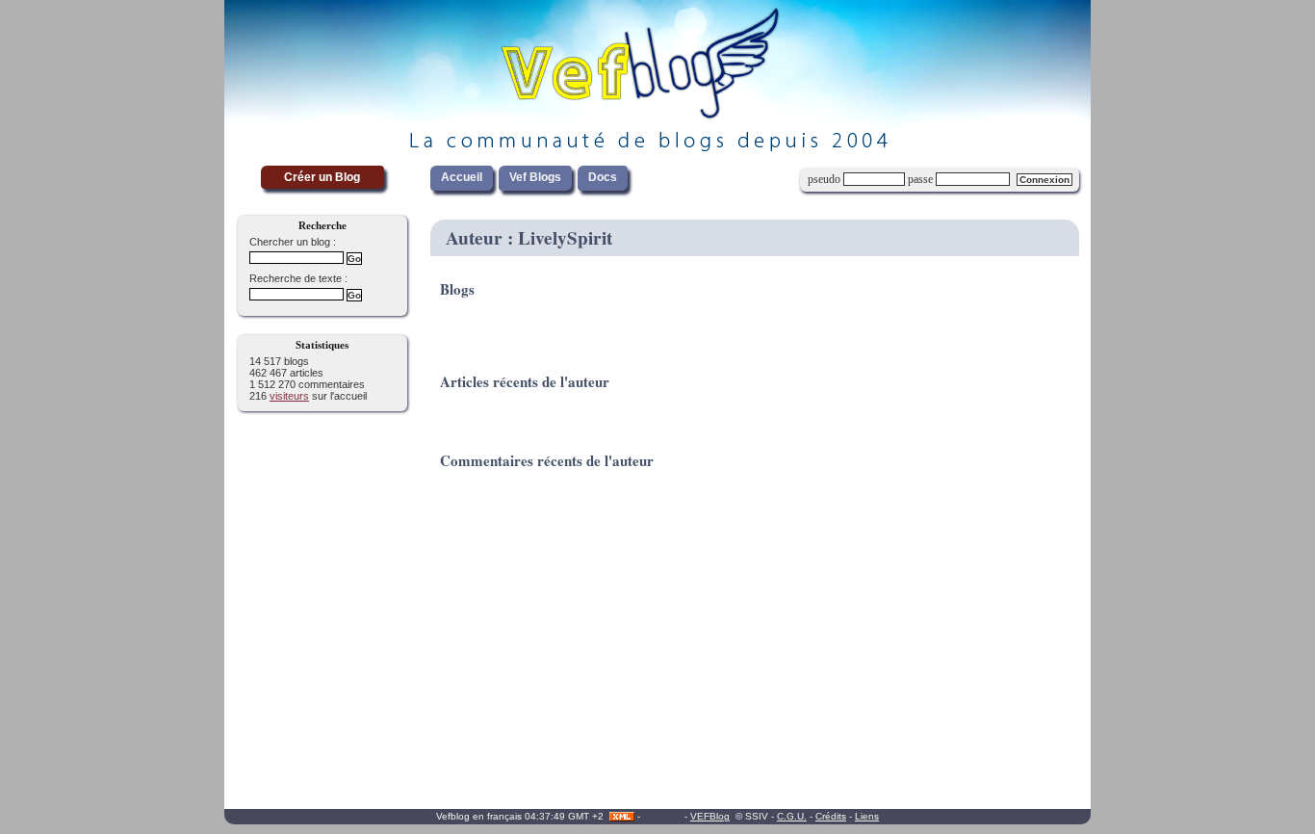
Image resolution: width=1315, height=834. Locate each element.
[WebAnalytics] (662, 816)
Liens (867, 816)
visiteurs (289, 396)
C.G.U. (792, 816)
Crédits (830, 816)
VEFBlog (710, 816)
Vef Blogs (535, 177)
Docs (602, 177)
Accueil (461, 177)
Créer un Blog (322, 177)
